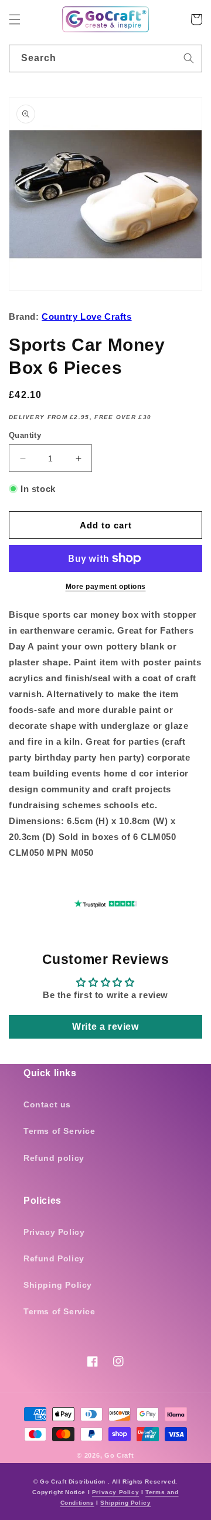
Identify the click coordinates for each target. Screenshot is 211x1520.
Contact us (47, 1104)
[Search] (189, 58)
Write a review (105, 1027)
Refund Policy (53, 1258)
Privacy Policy (53, 1232)
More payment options (106, 586)
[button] (15, 19)
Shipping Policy (57, 1285)
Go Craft (119, 1455)
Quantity (25, 435)
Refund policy (53, 1158)
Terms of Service (59, 1131)
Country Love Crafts (86, 317)
